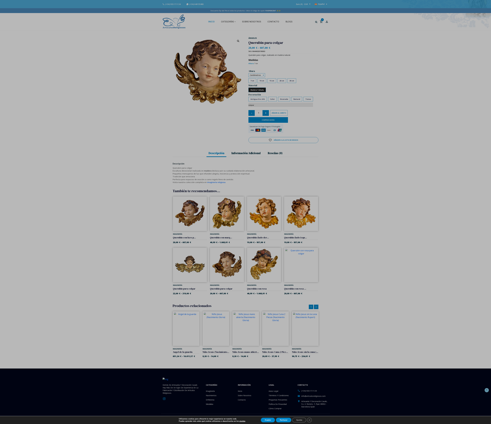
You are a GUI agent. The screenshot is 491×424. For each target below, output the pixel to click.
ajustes (242, 421)
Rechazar (283, 420)
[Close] (272, 188)
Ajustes (299, 420)
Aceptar (268, 420)
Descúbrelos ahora (245, 229)
